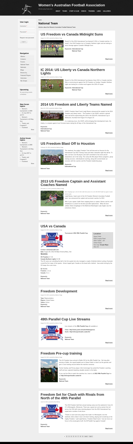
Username (23, 26)
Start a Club (74, 11)
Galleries (107, 11)
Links (99, 11)
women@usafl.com (52, 249)
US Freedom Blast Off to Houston (68, 143)
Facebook (25, 127)
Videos (83, 11)
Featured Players (25, 75)
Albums (22, 56)
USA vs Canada (53, 226)
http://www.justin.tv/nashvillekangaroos (82, 329)
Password (23, 32)
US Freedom (45, 257)
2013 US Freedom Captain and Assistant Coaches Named (73, 183)
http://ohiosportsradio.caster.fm (71, 375)
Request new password (27, 38)
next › (86, 436)
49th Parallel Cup (82, 326)
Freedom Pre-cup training (61, 353)
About (58, 11)
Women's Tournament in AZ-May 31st (27, 119)
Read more (109, 59)
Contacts (23, 59)
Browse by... (24, 72)
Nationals (23, 67)
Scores (44, 254)
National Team (76, 51)
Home (40, 19)
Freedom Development (59, 291)
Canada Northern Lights (48, 259)
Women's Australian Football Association (71, 5)
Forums (22, 62)
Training (91, 11)
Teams (64, 11)
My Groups (23, 81)
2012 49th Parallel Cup (80, 233)
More (32, 129)
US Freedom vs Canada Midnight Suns (72, 34)
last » (90, 436)
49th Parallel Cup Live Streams (65, 319)
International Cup (77, 49)
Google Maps (104, 245)
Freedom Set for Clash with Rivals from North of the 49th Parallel (72, 396)
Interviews (23, 78)
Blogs (22, 70)
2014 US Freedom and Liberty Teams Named (76, 104)
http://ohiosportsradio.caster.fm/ (80, 332)
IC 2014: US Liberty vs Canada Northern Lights (73, 71)
